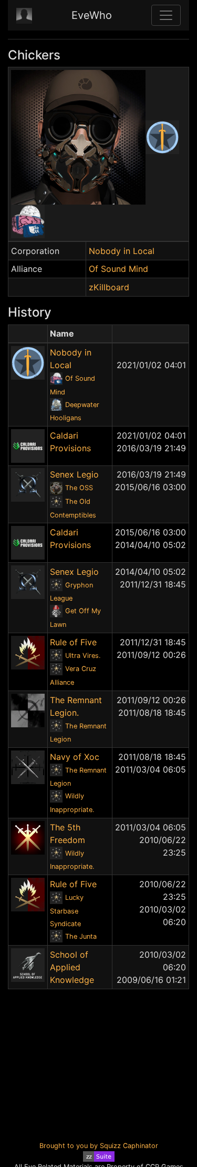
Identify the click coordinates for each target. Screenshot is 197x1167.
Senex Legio (74, 474)
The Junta (81, 936)
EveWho (91, 15)
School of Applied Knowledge (72, 967)
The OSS (79, 488)
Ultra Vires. (83, 655)
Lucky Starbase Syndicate (67, 911)
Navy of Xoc (74, 757)
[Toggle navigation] (166, 15)
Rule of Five (73, 642)
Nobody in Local (121, 251)
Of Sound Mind (118, 268)
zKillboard (109, 287)
